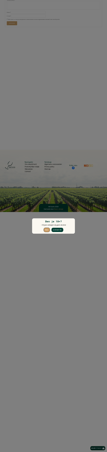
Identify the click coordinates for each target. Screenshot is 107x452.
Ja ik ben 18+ (57, 230)
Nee (46, 230)
